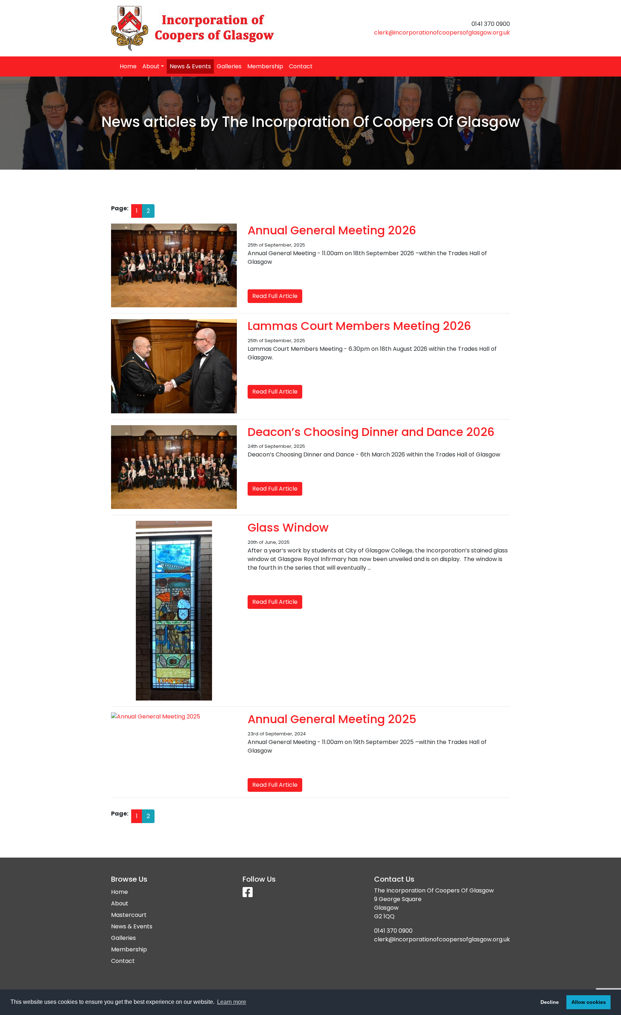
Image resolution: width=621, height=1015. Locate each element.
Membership (265, 66)
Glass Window (288, 527)
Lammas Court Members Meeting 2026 (359, 326)
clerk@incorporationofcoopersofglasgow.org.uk (442, 32)
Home (128, 66)
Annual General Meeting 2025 (332, 719)
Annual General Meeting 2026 (332, 230)
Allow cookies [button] (588, 1002)
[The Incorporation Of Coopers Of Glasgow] (208, 28)
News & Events (190, 66)
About (119, 903)
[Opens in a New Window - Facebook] (248, 894)
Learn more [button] (231, 1002)
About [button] (151, 66)
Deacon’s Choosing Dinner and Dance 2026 (371, 432)
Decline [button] (549, 1002)
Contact (301, 66)
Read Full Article (275, 296)
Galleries (229, 66)
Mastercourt (129, 915)
